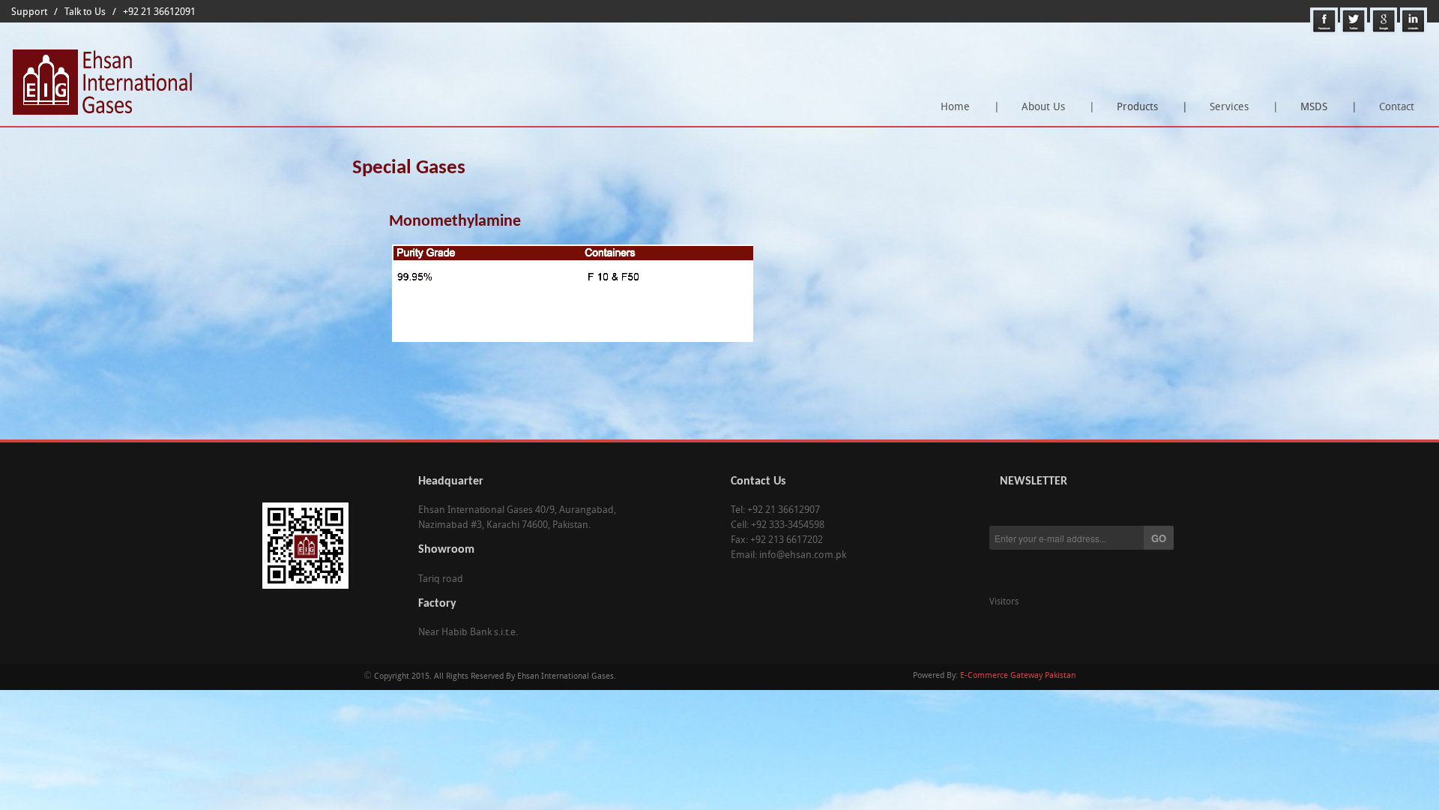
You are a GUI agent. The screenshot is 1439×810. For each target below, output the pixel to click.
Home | (970, 107)
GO (1158, 538)
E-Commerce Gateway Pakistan (1018, 676)
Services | (1244, 107)
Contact (1396, 107)
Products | (1148, 112)
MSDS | (1324, 112)
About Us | (1058, 107)
